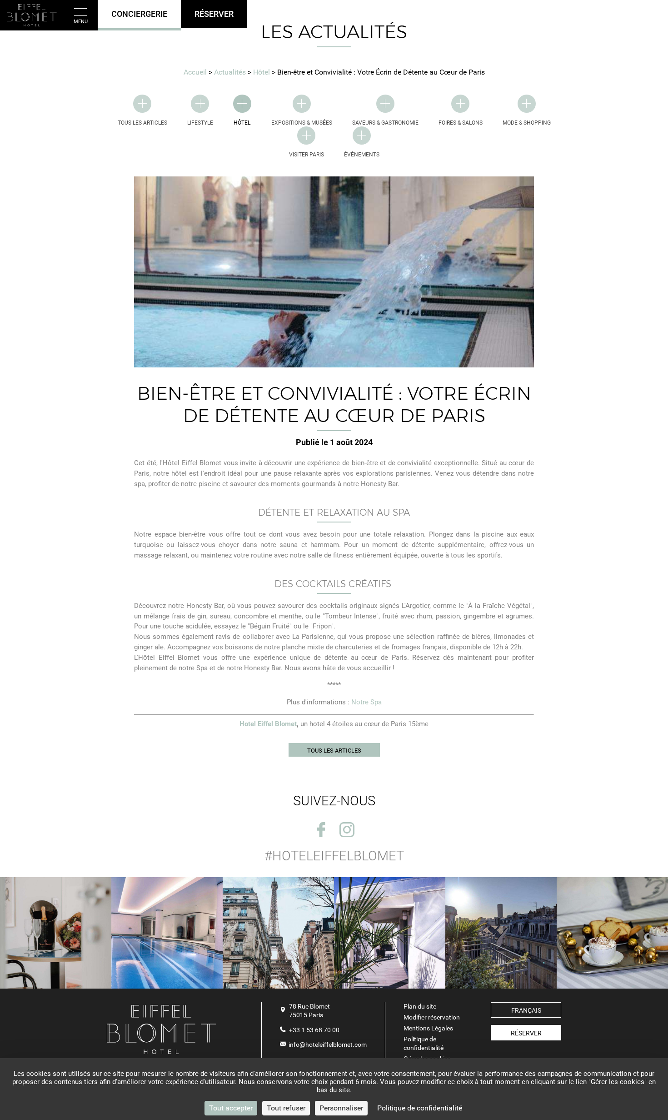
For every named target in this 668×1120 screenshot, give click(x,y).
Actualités (231, 72)
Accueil (195, 72)
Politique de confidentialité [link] (419, 1108)
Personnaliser (341, 1108)
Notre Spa (366, 702)
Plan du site (420, 1006)
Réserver (526, 1033)
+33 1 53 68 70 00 (314, 1030)
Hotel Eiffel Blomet (268, 724)
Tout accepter (231, 1108)
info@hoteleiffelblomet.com (328, 1044)
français (526, 1010)
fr (646, 15)
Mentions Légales (428, 1028)
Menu (81, 22)
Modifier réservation (432, 1017)
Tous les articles (334, 750)
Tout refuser (286, 1108)
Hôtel (262, 72)
